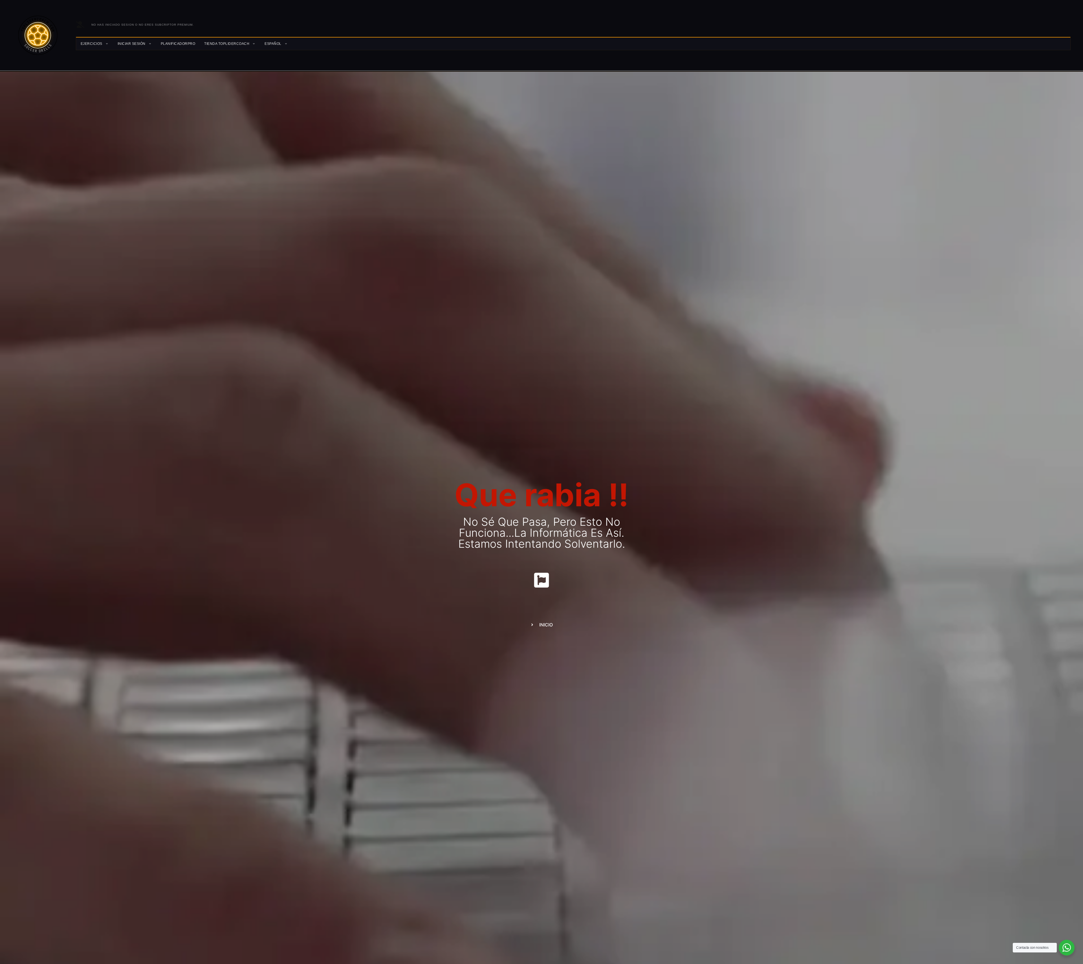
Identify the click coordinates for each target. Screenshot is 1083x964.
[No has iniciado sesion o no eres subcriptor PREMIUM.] (80, 24)
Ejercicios (91, 44)
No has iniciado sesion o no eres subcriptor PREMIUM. (142, 24)
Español (273, 44)
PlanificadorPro (178, 44)
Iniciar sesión (132, 44)
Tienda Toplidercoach (226, 44)
